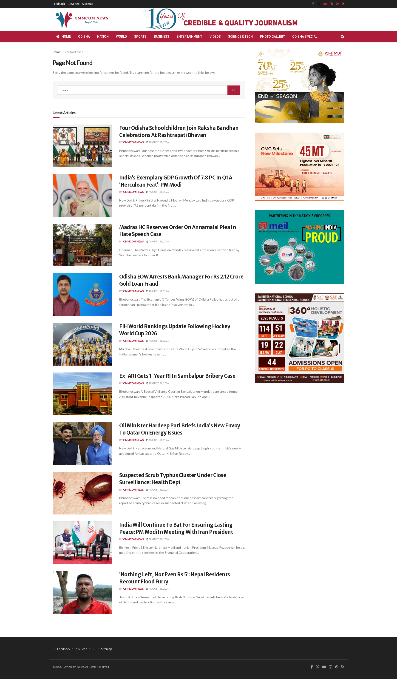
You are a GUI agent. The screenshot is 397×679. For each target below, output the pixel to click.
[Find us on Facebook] (313, 4)
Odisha (84, 36)
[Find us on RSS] (343, 4)
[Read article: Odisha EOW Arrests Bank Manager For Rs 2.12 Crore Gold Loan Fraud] (82, 294)
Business (161, 36)
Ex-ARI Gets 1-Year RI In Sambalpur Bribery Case (177, 376)
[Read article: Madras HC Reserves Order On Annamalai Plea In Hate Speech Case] (82, 245)
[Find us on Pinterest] (337, 4)
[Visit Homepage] (81, 19)
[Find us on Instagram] (331, 4)
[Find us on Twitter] (318, 4)
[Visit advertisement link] (230, 19)
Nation (103, 36)
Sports (140, 36)
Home (66, 36)
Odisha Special (304, 36)
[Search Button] (342, 36)
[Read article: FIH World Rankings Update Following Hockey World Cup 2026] (82, 344)
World (121, 36)
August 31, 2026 (158, 142)
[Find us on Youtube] (325, 4)
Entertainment (189, 36)
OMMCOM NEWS (133, 142)
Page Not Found (73, 52)
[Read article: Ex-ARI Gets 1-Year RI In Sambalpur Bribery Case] (82, 393)
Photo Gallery (272, 36)
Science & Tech (240, 36)
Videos (215, 36)
